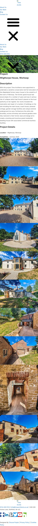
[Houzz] (24, 514)
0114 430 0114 (5, 54)
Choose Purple (14, 522)
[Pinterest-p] (11, 514)
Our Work (3, 10)
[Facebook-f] (2, 514)
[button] (19, 29)
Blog (1, 12)
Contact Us (4, 14)
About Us (3, 7)
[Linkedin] (6, 514)
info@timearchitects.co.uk (19, 507)
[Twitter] (15, 514)
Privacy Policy (24, 522)
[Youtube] (20, 514)
